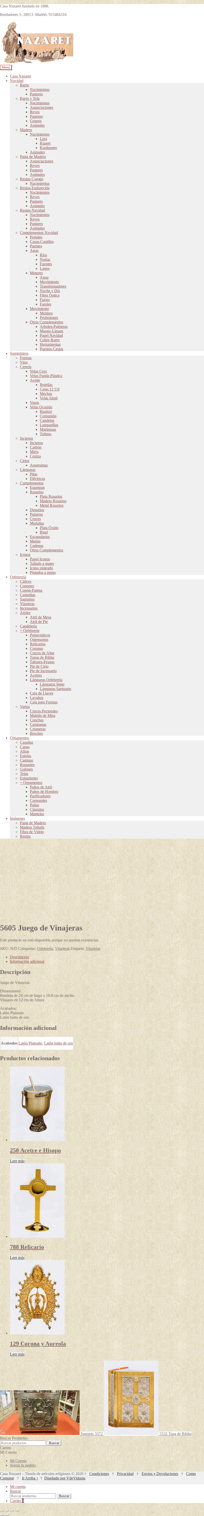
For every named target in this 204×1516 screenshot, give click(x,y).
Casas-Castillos (42, 241)
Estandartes (29, 778)
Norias (45, 259)
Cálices (25, 581)
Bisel (44, 532)
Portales (36, 237)
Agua (34, 250)
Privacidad (125, 1474)
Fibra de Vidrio (32, 832)
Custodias (27, 595)
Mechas (46, 393)
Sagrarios (27, 599)
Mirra (34, 452)
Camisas (26, 760)
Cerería (25, 367)
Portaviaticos (40, 635)
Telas (24, 774)
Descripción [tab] (19, 957)
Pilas (33, 474)
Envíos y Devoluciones (160, 1474)
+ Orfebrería (29, 630)
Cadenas (36, 546)
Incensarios (29, 608)
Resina (25, 836)
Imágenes (17, 818)
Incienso (26, 438)
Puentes (36, 246)
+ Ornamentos (31, 782)
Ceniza (35, 456)
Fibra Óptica (49, 295)
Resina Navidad (32, 210)
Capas (25, 747)
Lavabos (36, 698)
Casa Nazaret (20, 76)
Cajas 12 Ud (49, 389)
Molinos (46, 313)
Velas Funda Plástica (46, 376)
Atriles (25, 613)
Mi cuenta (18, 1486)
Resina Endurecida (35, 188)
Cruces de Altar (42, 653)
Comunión (48, 416)
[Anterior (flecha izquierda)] (2, 1515)
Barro (24, 85)
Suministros (19, 353)
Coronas (36, 648)
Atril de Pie (39, 622)
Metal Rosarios (51, 505)
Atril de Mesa (40, 617)
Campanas (38, 724)
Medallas (37, 523)
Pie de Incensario (43, 671)
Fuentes (46, 264)
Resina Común (31, 179)
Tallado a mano (42, 563)
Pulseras (36, 514)
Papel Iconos (40, 559)
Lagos (45, 268)
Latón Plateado (30, 1043)
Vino (24, 362)
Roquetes (27, 765)
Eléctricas (37, 478)
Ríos (43, 255)
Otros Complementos (46, 322)
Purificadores (40, 796)
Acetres (36, 675)
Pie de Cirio (39, 666)
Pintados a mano (43, 572)
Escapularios (40, 537)
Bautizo (46, 411)
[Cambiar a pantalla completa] (7, 1510)
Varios (25, 706)
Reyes (35, 112)
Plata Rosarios (51, 496)
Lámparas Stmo (52, 684)
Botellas (46, 385)
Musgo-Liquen (51, 331)
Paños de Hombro (44, 791)
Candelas (47, 420)
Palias (34, 805)
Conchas (37, 720)
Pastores (36, 94)
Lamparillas (49, 425)
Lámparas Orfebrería (46, 680)
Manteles (37, 814)
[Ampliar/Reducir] (2, 1510)
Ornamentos (19, 738)
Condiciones (99, 1474)
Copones (27, 586)
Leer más (17, 1161)
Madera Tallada (32, 827)
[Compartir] (12, 1510)
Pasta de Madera (33, 157)
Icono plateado (41, 568)
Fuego (45, 300)
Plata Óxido (49, 528)
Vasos (34, 402)
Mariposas (48, 429)
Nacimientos (40, 89)
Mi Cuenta (18, 1461)
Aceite (35, 380)
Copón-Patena (31, 590)
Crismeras (38, 729)
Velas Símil (48, 398)
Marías (35, 541)
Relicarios (38, 644)
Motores (36, 273)
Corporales (38, 800)
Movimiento (49, 282)
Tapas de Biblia (42, 657)
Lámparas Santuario (55, 689)
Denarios (37, 510)
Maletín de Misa (42, 715)
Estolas (25, 756)
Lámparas (27, 469)
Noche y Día (50, 291)
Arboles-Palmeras (54, 326)
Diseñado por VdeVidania (64, 1478)
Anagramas (39, 465)
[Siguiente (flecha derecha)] (7, 1515)
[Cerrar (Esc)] (17, 1510)
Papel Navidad (51, 335)
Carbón (36, 447)
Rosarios (37, 492)
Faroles (45, 304)
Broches (36, 733)
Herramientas (50, 344)
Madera (26, 130)
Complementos (32, 483)
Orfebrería (18, 577)
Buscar (54, 1443)
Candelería (28, 626)
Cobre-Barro (50, 340)
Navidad (16, 80)
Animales (37, 125)
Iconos (25, 554)
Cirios (24, 461)
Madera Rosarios (53, 501)
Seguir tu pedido (23, 1465)
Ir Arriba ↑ (30, 1478)
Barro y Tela (30, 98)
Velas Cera (38, 371)
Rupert (45, 143)
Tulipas (45, 434)
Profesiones (49, 317)
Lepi (43, 139)
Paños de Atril (41, 787)
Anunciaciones (41, 107)
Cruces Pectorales (44, 711)
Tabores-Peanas (42, 662)
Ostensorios (39, 639)
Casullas (26, 742)
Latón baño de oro (58, 1043)
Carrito (17, 1501)
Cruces (35, 519)
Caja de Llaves (41, 693)
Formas (26, 358)
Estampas (37, 487)
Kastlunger (48, 148)
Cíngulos (37, 809)
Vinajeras (27, 604)
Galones (26, 769)
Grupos (36, 121)
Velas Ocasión (41, 407)
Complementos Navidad (39, 233)
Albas (24, 751)
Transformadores (53, 286)
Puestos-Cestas (51, 349)
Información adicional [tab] (27, 961)
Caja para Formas (43, 702)
